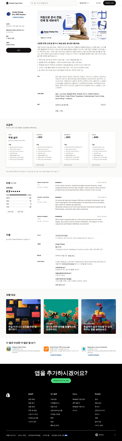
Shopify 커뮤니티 (79, 407)
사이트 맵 (46, 435)
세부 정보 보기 (60, 285)
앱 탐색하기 (84, 3)
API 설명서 (76, 403)
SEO (52, 418)
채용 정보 (98, 403)
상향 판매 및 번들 (56, 410)
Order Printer (10, 44)
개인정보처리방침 (61, 235)
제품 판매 (31, 407)
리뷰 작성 (10, 211)
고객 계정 (62, 94)
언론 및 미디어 (100, 410)
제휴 (96, 418)
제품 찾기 (31, 403)
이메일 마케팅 (55, 414)
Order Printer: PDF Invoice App (60, 347)
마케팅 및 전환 (33, 418)
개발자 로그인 (11, 435)
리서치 (75, 410)
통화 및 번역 (55, 425)
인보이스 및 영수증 (61, 105)
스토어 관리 (32, 422)
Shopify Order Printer (19, 347)
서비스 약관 (22, 435)
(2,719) (12, 38)
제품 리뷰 (54, 407)
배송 (52, 422)
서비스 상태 (99, 425)
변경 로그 (71, 256)
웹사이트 (58, 247)
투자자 (97, 407)
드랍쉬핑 (54, 399)
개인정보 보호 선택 (57, 435)
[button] (23, 349)
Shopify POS (71, 94)
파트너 (97, 414)
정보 (96, 399)
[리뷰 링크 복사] (51, 182)
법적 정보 (98, 422)
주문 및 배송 (32, 410)
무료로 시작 (110, 3)
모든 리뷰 (20, 211)
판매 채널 (31, 399)
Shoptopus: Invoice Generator (97, 347)
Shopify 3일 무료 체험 (61, 380)
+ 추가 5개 (98, 35)
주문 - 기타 (59, 111)
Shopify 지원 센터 (79, 399)
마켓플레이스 (55, 403)
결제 (56, 94)
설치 (18, 50)
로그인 (98, 3)
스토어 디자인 (33, 414)
